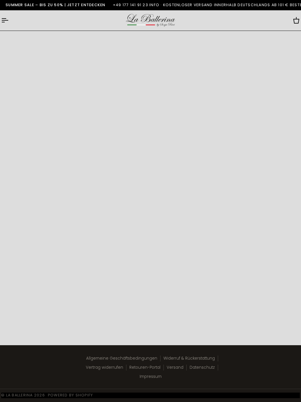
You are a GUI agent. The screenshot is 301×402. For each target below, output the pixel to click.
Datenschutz (202, 367)
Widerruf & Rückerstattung (189, 358)
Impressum (151, 376)
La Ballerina (19, 395)
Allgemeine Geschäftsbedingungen (121, 358)
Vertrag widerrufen (104, 367)
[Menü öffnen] (10, 20)
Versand (175, 367)
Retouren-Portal (144, 367)
